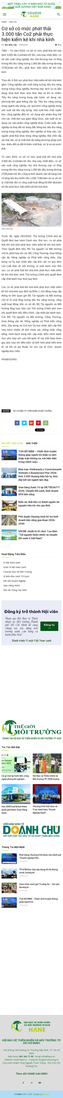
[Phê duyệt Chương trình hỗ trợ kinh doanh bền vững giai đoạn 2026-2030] (9, 520)
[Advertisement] (31, 385)
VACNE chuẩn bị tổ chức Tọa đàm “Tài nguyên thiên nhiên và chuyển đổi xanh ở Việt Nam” (37, 535)
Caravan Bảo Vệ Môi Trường (17, 571)
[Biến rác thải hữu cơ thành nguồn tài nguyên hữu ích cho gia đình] (9, 505)
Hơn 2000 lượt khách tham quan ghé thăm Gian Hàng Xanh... (14, 809)
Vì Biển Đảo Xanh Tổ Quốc (16, 576)
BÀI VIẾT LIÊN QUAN (12, 443)
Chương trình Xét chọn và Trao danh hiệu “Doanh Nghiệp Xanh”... (45, 809)
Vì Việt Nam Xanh (11, 562)
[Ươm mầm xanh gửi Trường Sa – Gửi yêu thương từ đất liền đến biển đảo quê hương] (9, 888)
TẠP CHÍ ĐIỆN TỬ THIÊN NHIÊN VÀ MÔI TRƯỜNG (32, 411)
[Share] (31, 1083)
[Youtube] (40, 1083)
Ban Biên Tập (11, 45)
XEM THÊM (31, 443)
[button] (58, 14)
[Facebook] (23, 1083)
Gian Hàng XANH (11, 585)
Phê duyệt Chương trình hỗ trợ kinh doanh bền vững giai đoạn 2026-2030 (38, 520)
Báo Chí (13, 21)
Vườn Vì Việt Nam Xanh (14, 567)
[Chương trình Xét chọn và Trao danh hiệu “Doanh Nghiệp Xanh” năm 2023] (47, 794)
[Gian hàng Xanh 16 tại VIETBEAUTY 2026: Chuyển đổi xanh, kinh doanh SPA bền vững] (9, 491)
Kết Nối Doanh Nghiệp (14, 580)
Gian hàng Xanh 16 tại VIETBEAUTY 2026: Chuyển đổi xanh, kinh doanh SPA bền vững (39, 491)
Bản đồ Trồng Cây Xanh (15, 590)
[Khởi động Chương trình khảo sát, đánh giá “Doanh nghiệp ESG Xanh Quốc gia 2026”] (9, 858)
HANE (4, 21)
